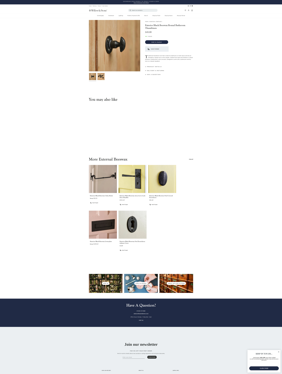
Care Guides (105, 5)
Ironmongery (100, 15)
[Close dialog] (278, 352)
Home (146, 21)
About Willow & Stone (176, 283)
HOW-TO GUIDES (141, 283)
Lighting (120, 15)
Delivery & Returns (155, 70)
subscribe (152, 357)
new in (105, 283)
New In (146, 15)
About (99, 5)
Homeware (111, 15)
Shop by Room (168, 15)
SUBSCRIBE (264, 368)
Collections (152, 21)
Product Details (154, 66)
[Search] (131, 10)
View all (191, 159)
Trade (90, 5)
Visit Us (141, 320)
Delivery (95, 5)
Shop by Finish (156, 15)
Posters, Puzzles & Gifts (133, 15)
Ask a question (154, 74)
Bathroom (158, 21)
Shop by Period (181, 15)
